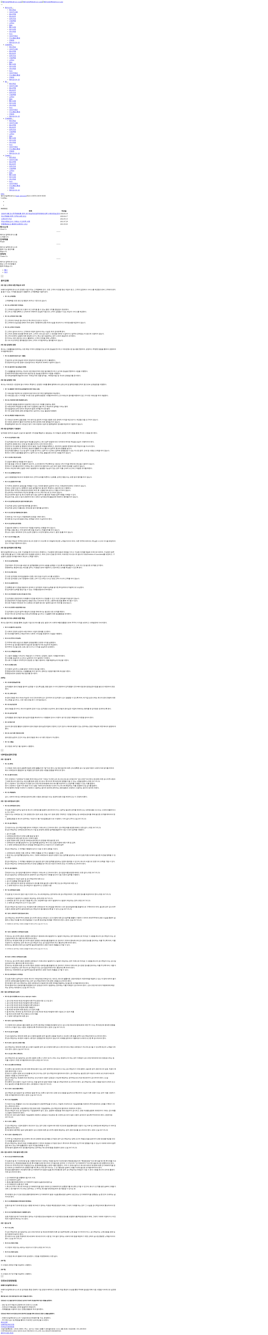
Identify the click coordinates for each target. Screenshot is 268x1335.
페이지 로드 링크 (7, 1333)
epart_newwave (21, 196)
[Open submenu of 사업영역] (12, 45)
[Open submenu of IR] (7, 82)
